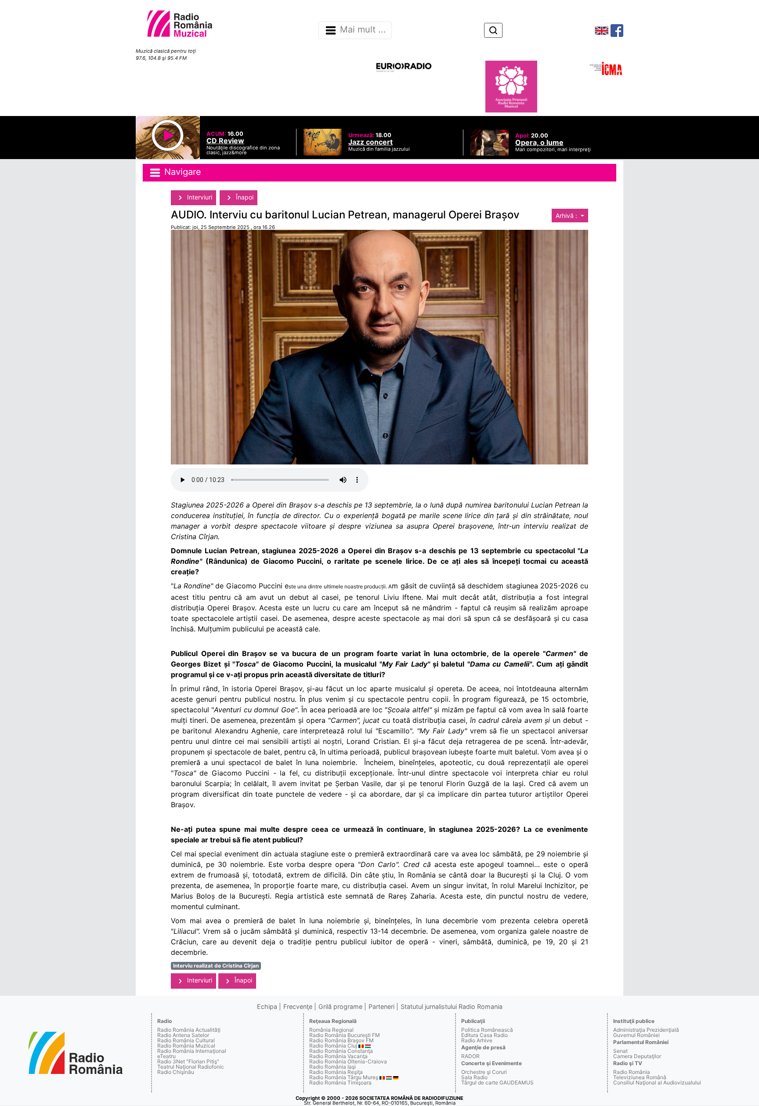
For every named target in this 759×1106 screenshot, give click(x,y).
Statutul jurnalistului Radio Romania (451, 1006)
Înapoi (243, 197)
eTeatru (166, 1056)
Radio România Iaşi (332, 1066)
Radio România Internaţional (191, 1051)
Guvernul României (636, 1035)
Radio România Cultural (186, 1040)
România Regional (331, 1029)
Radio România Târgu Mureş (343, 1077)
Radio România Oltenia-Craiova (348, 1061)
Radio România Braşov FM (341, 1040)
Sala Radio (474, 1077)
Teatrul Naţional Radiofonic (190, 1066)
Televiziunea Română (639, 1077)
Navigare (181, 172)
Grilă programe (340, 1006)
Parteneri (381, 1006)
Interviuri (198, 197)
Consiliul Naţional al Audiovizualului (657, 1082)
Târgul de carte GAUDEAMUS (497, 1082)
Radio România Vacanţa (338, 1056)
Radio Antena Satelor (183, 1035)
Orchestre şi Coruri (484, 1072)
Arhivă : (567, 215)
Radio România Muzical (186, 1045)
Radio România (631, 1072)
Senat (620, 1051)
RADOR (470, 1056)
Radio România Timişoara (340, 1082)
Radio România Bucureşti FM (344, 1035)
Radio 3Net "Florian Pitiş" (188, 1061)
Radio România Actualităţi (188, 1029)
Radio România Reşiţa (336, 1072)
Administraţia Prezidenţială (646, 1029)
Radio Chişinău (175, 1072)
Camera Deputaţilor (637, 1056)
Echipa (267, 1006)
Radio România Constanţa (341, 1051)
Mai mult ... (363, 30)
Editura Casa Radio (484, 1035)
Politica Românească (487, 1029)
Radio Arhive (476, 1040)
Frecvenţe (297, 1006)
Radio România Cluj (333, 1045)
